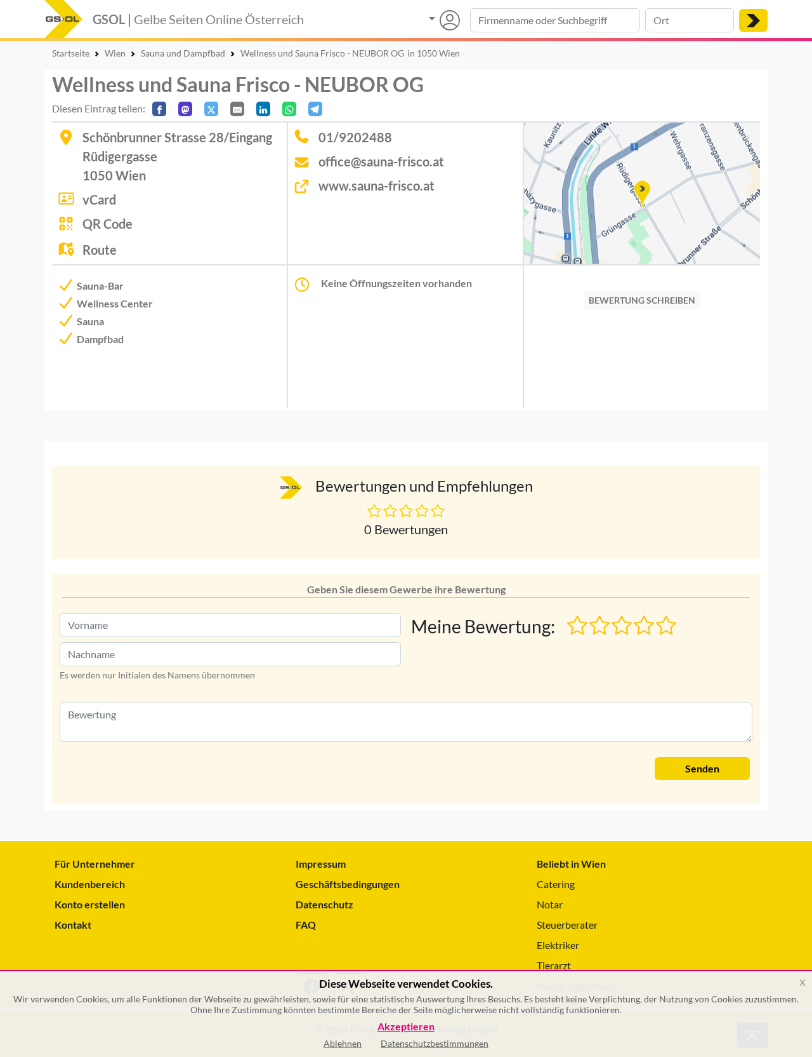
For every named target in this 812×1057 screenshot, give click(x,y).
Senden (702, 768)
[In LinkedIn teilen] (263, 109)
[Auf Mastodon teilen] (185, 109)
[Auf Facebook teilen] (159, 109)
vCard (99, 199)
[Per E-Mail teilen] (237, 109)
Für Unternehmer (95, 864)
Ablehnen (343, 1043)
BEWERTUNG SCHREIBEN (642, 300)
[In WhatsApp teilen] (289, 109)
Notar (550, 904)
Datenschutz (324, 904)
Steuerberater (567, 925)
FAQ (306, 925)
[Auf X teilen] (211, 109)
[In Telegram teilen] (315, 109)
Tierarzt (554, 965)
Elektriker (558, 945)
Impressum (321, 864)
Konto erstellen (90, 904)
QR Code (107, 223)
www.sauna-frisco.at (376, 185)
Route (99, 249)
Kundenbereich (90, 884)
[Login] (444, 20)
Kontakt (73, 925)
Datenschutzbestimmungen (434, 1043)
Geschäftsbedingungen (348, 884)
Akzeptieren (406, 1026)
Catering (556, 884)
